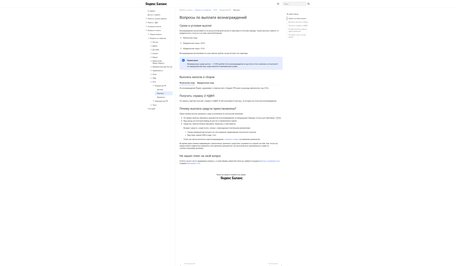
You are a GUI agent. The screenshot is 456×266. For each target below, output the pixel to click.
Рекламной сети (193, 163)
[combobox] (294, 4)
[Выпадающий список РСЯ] (151, 82)
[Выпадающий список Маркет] (151, 57)
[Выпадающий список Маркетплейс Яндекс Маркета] (151, 62)
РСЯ (215, 10)
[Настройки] (278, 4)
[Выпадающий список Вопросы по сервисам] (149, 38)
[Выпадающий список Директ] (151, 46)
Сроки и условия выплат (297, 18)
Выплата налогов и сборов (298, 22)
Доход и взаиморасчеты (270, 161)
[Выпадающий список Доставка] (151, 49)
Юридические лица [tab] (205, 82)
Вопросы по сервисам (203, 10)
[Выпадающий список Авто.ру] (151, 42)
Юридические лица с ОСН (194, 43)
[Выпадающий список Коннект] (151, 53)
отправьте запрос (231, 139)
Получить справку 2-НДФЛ (298, 25)
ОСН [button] (278, 117)
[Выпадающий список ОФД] (151, 78)
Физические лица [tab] (187, 82)
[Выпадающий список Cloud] (151, 74)
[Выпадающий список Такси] (151, 105)
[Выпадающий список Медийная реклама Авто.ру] (151, 67)
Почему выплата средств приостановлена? (298, 30)
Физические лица (190, 37)
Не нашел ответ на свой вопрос (297, 36)
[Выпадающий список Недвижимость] (151, 70)
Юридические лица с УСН (194, 48)
